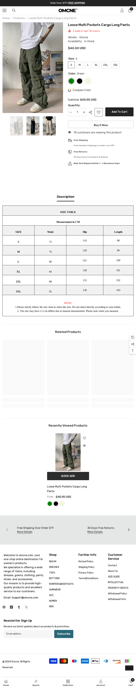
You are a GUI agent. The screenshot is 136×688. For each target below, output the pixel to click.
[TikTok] (11, 607)
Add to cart (119, 111)
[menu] (4, 10)
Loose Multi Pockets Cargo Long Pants (67, 489)
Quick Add (68, 476)
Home (6, 18)
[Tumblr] (18, 607)
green (49, 503)
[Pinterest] (3, 607)
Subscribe (63, 633)
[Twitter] (26, 607)
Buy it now (101, 125)
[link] (23, 400)
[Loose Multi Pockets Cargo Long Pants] (68, 452)
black (56, 503)
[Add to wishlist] (99, 112)
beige (62, 503)
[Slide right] (129, 530)
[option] (32, 67)
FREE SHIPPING (76, 3)
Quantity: (74, 105)
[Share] (92, 112)
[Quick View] (84, 446)
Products (19, 18)
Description (65, 197)
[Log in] (122, 10)
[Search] (14, 10)
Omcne (83, 37)
